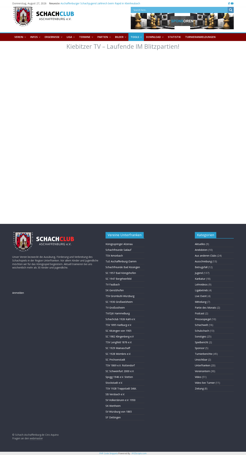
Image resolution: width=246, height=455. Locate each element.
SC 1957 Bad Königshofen (121, 273)
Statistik (174, 37)
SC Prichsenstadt (115, 359)
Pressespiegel (203, 319)
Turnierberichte (204, 354)
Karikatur (200, 278)
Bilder (119, 37)
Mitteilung (200, 302)
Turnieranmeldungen (200, 37)
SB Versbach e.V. (115, 394)
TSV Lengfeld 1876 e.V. (119, 342)
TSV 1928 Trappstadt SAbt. (121, 388)
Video (198, 377)
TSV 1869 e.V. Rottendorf (120, 365)
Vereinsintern (202, 371)
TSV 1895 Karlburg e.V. (119, 325)
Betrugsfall (201, 267)
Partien (102, 37)
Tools (135, 37)
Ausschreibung (203, 261)
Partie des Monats (205, 307)
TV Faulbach (113, 284)
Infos (34, 37)
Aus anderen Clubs (205, 255)
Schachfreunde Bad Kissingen (123, 267)
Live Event (201, 296)
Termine (84, 37)
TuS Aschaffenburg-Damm (121, 261)
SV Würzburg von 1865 (119, 411)
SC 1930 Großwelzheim (119, 302)
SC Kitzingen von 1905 (118, 330)
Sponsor (200, 348)
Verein (18, 37)
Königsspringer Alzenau (119, 244)
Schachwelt (201, 325)
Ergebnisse (52, 37)
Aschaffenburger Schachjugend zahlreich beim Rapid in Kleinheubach (100, 3)
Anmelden (18, 292)
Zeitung (199, 388)
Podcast (199, 313)
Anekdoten (201, 250)
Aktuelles (200, 244)
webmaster (36, 438)
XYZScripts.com (139, 453)
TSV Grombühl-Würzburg (120, 296)
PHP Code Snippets (108, 453)
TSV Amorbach (114, 255)
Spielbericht (201, 342)
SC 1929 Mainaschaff (118, 348)
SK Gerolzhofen (115, 290)
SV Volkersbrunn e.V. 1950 (120, 400)
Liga (69, 37)
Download (153, 37)
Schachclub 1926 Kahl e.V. (120, 319)
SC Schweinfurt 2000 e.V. (120, 371)
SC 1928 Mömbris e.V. (118, 354)
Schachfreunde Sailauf (118, 250)
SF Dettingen (113, 417)
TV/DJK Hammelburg (118, 313)
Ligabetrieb (201, 290)
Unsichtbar (201, 359)
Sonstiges (200, 336)
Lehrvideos (201, 284)
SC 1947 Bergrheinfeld (118, 278)
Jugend (199, 273)
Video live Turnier (205, 382)
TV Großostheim (115, 307)
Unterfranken (202, 365)
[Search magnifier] (231, 10)
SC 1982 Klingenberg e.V (120, 336)
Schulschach (202, 330)
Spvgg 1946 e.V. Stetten (119, 377)
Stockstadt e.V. (114, 382)
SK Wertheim (113, 406)
